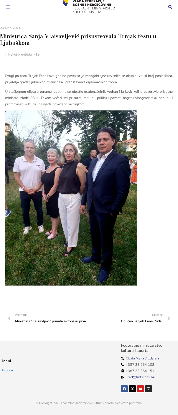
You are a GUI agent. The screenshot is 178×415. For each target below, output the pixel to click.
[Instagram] (148, 388)
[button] (8, 7)
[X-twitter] (132, 388)
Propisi (7, 370)
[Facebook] (124, 388)
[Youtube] (140, 388)
